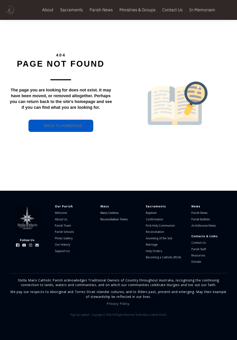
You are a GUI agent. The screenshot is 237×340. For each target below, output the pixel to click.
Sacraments (71, 9)
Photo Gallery (64, 238)
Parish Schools (64, 232)
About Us (61, 219)
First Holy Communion (160, 226)
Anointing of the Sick (159, 238)
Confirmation (154, 219)
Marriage (152, 244)
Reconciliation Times (114, 219)
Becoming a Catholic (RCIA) (163, 257)
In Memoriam (202, 9)
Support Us (62, 251)
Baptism (151, 213)
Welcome (61, 213)
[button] (17, 245)
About (47, 9)
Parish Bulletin (200, 219)
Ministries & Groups (137, 9)
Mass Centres (109, 213)
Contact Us (172, 9)
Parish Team (63, 226)
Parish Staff (198, 249)
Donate (196, 262)
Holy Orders (154, 251)
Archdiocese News (203, 226)
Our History (62, 244)
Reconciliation (155, 232)
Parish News (101, 9)
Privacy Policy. (118, 303)
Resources (198, 255)
